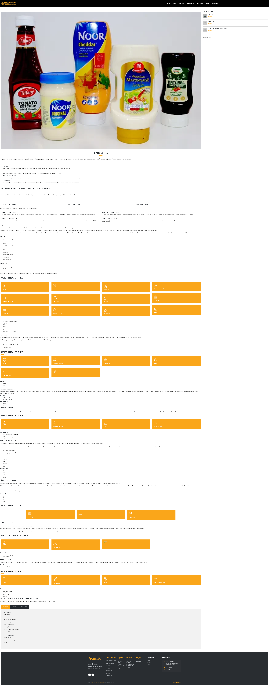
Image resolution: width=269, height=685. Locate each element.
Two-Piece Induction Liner (111, 660)
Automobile (56, 289)
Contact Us (214, 3)
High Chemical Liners (110, 663)
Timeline (149, 664)
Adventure (56, 583)
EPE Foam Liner (109, 670)
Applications (190, 3)
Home (168, 3)
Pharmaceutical (159, 288)
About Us (149, 662)
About (174, 3)
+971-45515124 (169, 667)
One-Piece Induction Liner (111, 661)
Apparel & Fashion (8, 301)
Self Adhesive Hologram (128, 662)
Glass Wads (108, 666)
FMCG (4, 289)
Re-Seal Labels (139, 663)
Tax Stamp (138, 664)
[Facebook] (92, 675)
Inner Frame (138, 661)
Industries (200, 3)
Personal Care (57, 313)
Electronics (107, 313)
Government (107, 363)
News (207, 3)
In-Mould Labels (121, 668)
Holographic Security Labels (121, 665)
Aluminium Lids (109, 675)
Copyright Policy (177, 682)
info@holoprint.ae (169, 669)
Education (56, 301)
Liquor (106, 301)
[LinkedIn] (89, 675)
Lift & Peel (108, 668)
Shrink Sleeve (120, 667)
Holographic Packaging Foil (129, 667)
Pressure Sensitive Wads (110, 671)
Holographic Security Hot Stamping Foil (130, 665)
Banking (5, 313)
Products (181, 3)
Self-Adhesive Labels (120, 662)
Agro (155, 312)
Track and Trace (129, 669)
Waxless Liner (108, 673)
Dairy (105, 546)
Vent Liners (108, 665)
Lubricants (107, 289)
